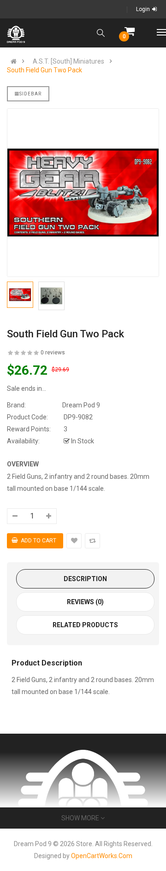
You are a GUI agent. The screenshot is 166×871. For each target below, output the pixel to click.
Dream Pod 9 (81, 405)
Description (85, 579)
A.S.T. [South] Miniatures (68, 61)
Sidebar (30, 93)
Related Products (85, 625)
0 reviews (53, 352)
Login (143, 9)
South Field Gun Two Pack (44, 70)
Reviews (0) (85, 602)
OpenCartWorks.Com (101, 855)
